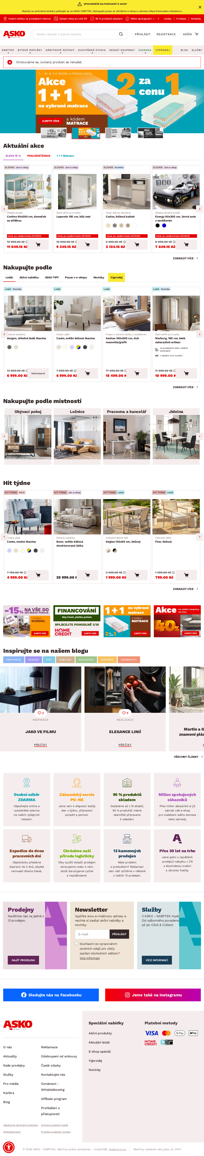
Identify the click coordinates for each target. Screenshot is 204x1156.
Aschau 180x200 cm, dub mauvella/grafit (126, 338)
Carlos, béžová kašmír (120, 214)
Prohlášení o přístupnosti (50, 1111)
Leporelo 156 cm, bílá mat (73, 214)
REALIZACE (86, 659)
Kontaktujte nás (53, 1074)
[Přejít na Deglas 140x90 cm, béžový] (127, 516)
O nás (7, 1047)
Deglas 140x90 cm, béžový (123, 539)
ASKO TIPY (52, 277)
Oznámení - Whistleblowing (53, 1087)
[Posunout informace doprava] (155, 18)
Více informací (90, 958)
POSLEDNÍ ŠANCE (39, 155)
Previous (4, 209)
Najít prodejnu (23, 960)
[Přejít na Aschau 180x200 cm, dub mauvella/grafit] (127, 313)
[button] (9, 1147)
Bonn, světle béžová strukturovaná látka (69, 541)
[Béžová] (108, 225)
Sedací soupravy (122, 50)
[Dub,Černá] (114, 550)
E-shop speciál (100, 1051)
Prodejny (181, 18)
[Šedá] (9, 347)
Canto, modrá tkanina (21, 539)
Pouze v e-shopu (76, 277)
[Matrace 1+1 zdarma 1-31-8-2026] (102, 101)
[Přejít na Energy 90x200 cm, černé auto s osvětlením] (176, 191)
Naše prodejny (14, 1065)
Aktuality (10, 1056)
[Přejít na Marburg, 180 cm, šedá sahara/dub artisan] (176, 313)
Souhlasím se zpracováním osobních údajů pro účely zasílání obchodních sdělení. (99, 948)
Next (199, 209)
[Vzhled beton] (114, 225)
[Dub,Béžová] (108, 550)
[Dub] (121, 225)
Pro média (11, 1084)
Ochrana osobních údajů (54, 1125)
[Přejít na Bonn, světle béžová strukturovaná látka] (77, 516)
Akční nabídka (29, 277)
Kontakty (196, 18)
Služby (197, 50)
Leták (9, 277)
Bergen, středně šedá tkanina (26, 336)
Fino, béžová (163, 539)
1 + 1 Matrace (65, 155)
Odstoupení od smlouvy (59, 1056)
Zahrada (144, 50)
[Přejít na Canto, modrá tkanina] (28, 516)
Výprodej (117, 277)
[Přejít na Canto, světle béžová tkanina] (77, 313)
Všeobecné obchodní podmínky (20, 1125)
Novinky (98, 277)
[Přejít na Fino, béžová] (176, 516)
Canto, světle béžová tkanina (75, 336)
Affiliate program (54, 1099)
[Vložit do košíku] (38, 244)
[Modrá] (164, 225)
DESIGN (33, 659)
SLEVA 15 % (13, 155)
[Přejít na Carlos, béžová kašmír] (127, 191)
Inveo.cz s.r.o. (118, 1149)
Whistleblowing (11, 1132)
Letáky (168, 18)
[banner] (26, 621)
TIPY (49, 659)
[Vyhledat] (122, 34)
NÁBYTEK (65, 659)
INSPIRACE (13, 659)
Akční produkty (100, 1033)
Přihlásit (143, 34)
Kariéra (8, 1093)
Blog (184, 50)
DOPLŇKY (107, 659)
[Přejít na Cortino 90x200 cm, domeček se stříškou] (28, 191)
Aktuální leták (99, 1042)
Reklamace (49, 1047)
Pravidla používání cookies (56, 1132)
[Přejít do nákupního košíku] (191, 34)
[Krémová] (65, 347)
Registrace (166, 34)
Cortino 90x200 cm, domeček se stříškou (26, 216)
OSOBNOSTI (129, 659)
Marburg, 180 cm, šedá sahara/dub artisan (170, 338)
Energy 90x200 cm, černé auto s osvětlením (175, 216)
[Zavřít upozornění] (200, 7)
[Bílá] (134, 225)
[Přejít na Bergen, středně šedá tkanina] (28, 313)
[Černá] (157, 225)
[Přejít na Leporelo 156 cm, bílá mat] (77, 191)
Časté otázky (50, 1065)
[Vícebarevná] (78, 347)
